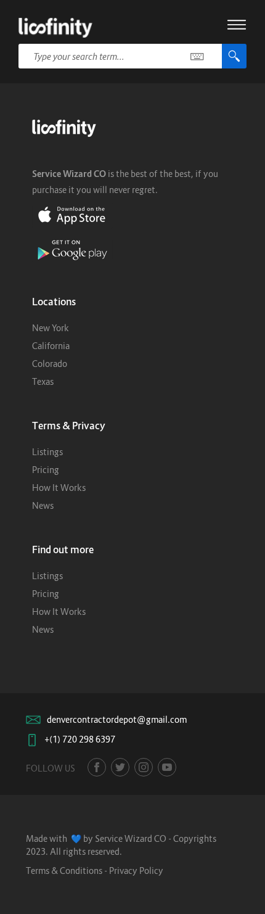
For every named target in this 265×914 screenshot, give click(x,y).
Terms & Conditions (64, 870)
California (51, 345)
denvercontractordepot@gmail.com (117, 719)
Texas (43, 381)
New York (50, 328)
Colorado (49, 363)
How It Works (59, 487)
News (43, 505)
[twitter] (120, 767)
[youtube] (167, 767)
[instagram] (143, 767)
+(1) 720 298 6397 (79, 739)
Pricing (45, 469)
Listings (47, 452)
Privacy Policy (136, 870)
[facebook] (97, 767)
